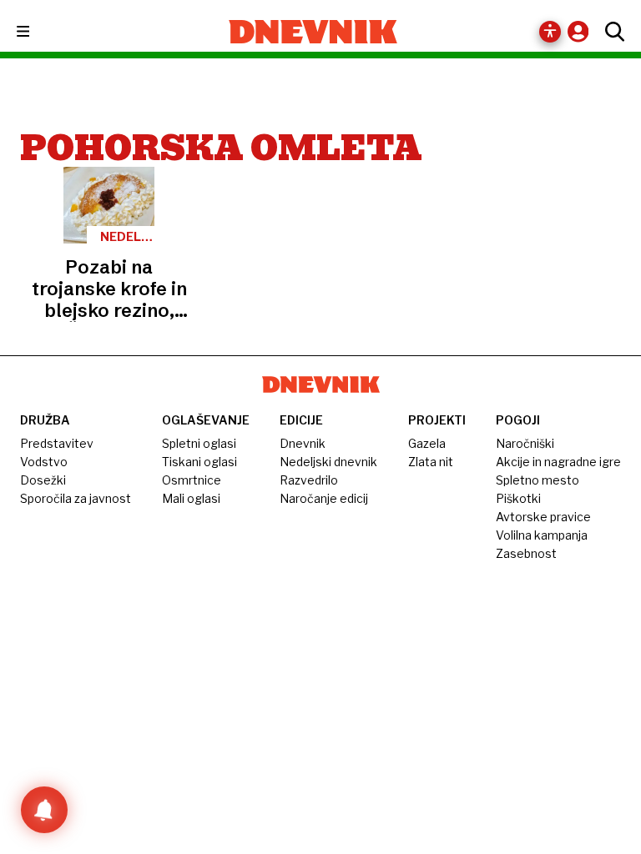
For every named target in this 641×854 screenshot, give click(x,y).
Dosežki (43, 480)
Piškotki (518, 498)
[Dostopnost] (550, 32)
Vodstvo (44, 462)
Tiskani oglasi (199, 462)
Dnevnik (303, 443)
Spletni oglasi (199, 443)
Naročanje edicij (324, 498)
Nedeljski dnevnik (328, 462)
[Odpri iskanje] (610, 32)
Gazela (427, 443)
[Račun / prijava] (582, 31)
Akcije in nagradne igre (558, 462)
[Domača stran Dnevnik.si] (313, 31)
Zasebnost (526, 553)
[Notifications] (44, 809)
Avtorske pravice (543, 517)
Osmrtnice (191, 480)
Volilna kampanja (542, 535)
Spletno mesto (537, 480)
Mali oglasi (191, 498)
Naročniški (525, 443)
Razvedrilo (309, 480)
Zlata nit (430, 462)
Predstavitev (56, 443)
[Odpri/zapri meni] (38, 32)
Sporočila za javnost (75, 498)
